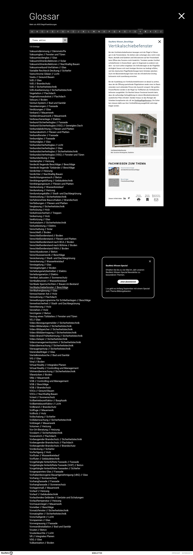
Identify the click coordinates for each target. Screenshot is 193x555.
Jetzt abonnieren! (128, 282)
